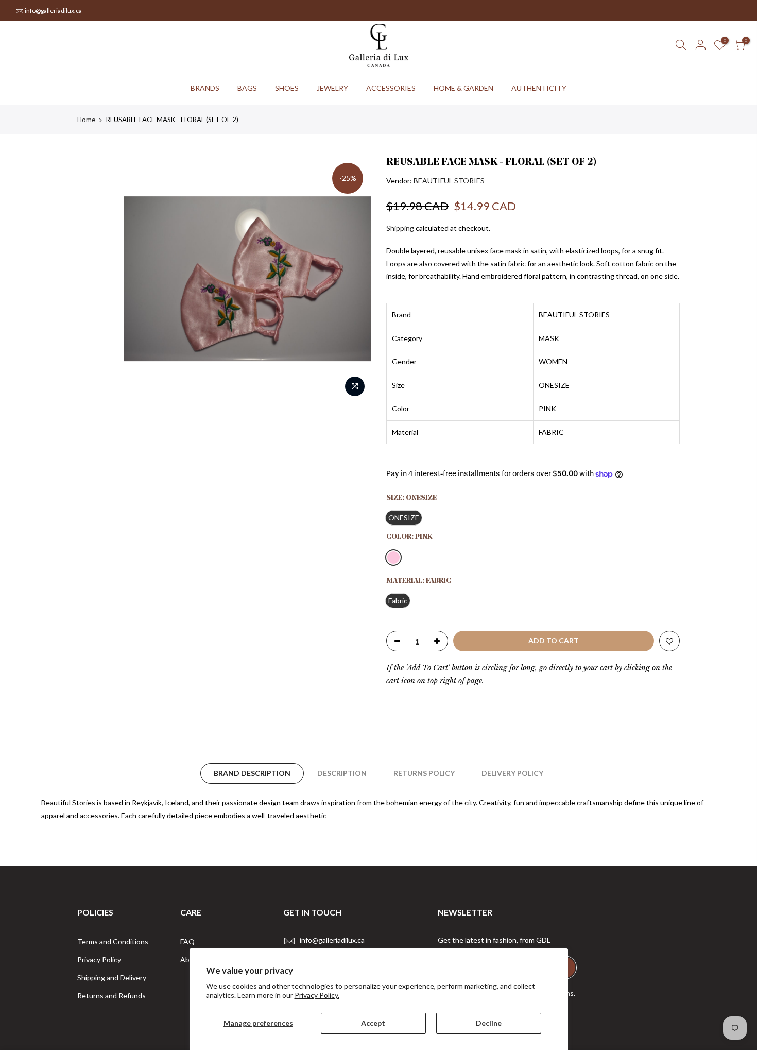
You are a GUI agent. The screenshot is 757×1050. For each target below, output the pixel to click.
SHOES (287, 87)
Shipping (400, 228)
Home (86, 119)
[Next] (353, 279)
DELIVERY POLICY (512, 773)
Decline (489, 1023)
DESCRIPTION (342, 773)
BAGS (247, 87)
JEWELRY (332, 87)
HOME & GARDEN (463, 87)
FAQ (187, 941)
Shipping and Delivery (111, 977)
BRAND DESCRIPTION (252, 773)
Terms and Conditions (112, 941)
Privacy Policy (99, 959)
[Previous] (141, 279)
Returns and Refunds (111, 995)
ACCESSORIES (391, 87)
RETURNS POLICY (424, 773)
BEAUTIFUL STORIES (449, 180)
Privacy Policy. (317, 995)
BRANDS (205, 87)
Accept (373, 1023)
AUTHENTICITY (538, 87)
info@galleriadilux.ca (53, 10)
